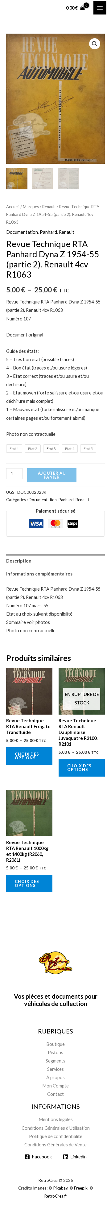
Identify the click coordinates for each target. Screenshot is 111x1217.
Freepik (81, 1187)
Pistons (55, 1052)
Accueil (12, 206)
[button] (94, 43)
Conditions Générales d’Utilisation (56, 1128)
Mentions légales (56, 1119)
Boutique (55, 1044)
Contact (55, 1094)
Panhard (48, 232)
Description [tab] (18, 560)
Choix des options (27, 756)
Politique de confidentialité (55, 1136)
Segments (55, 1060)
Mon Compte (55, 1085)
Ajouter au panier (52, 475)
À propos (55, 1077)
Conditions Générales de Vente (55, 1144)
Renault (49, 206)
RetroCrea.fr (55, 1195)
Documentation (22, 232)
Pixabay (60, 1187)
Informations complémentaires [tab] (39, 573)
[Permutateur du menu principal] (99, 7)
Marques (31, 206)
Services (55, 1069)
